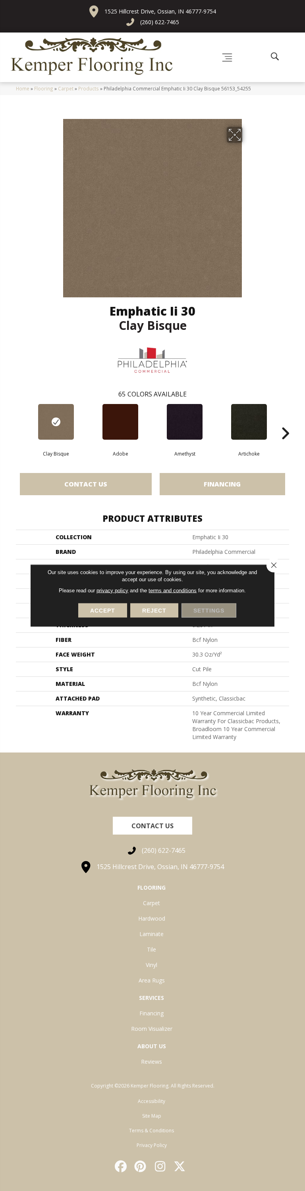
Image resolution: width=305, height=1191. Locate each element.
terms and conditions (173, 591)
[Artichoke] (249, 422)
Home (22, 88)
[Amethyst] (184, 422)
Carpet (65, 88)
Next (285, 421)
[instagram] (160, 1166)
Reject (154, 610)
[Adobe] (120, 422)
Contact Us (85, 484)
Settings (208, 610)
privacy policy (112, 591)
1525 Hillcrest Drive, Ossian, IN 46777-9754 (160, 11)
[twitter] (180, 1166)
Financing (222, 484)
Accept (102, 610)
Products (88, 88)
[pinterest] (141, 1166)
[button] (152, 826)
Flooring (43, 88)
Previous (20, 421)
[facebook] (121, 1166)
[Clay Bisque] (56, 422)
